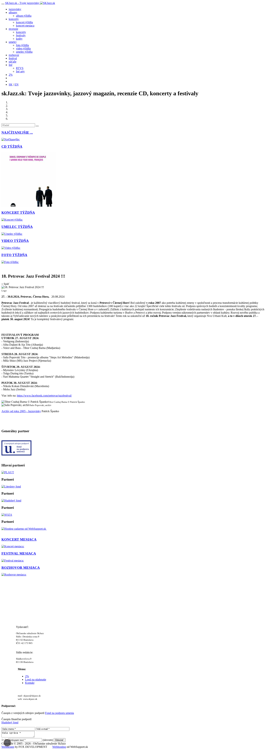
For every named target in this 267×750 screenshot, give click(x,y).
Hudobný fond (9, 722)
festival (13, 58)
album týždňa (23, 15)
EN (17, 84)
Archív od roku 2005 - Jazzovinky (21, 411)
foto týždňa (22, 45)
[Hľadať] (37, 126)
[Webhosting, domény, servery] (24, 528)
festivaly (21, 35)
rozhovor (14, 55)
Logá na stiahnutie (35, 679)
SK (11, 84)
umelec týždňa (24, 51)
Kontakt (29, 682)
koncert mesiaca (25, 25)
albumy (13, 12)
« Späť (5, 283)
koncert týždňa (24, 22)
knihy (19, 38)
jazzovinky (15, 9)
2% (11, 74)
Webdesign (7, 746)
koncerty (14, 19)
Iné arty (20, 71)
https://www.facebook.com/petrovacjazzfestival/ (44, 395)
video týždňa (23, 48)
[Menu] (2, 4)
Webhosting (59, 746)
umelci (12, 41)
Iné (10, 64)
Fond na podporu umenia (59, 713)
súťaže (12, 61)
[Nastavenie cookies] (7, 742)
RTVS (19, 68)
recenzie (13, 28)
